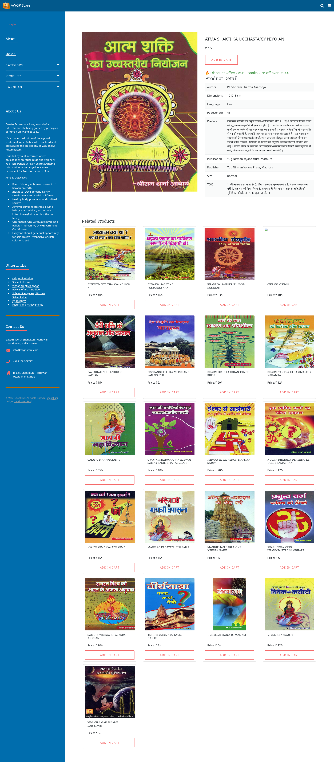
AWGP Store (20, 5)
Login (12, 24)
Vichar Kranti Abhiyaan (25, 285)
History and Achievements (27, 304)
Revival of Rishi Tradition (26, 289)
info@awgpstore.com (25, 350)
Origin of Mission (22, 278)
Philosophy (19, 300)
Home (11, 54)
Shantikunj (52, 397)
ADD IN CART (221, 60)
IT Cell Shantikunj (22, 401)
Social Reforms (21, 282)
